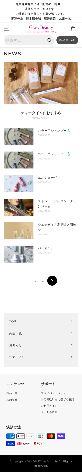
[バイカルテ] (18, 254)
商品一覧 (11, 393)
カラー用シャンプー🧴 (54, 131)
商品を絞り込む (67, 40)
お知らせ (11, 399)
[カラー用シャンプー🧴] (18, 136)
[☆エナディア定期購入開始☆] (18, 230)
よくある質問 (49, 412)
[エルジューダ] (18, 183)
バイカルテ (46, 248)
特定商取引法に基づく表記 (57, 399)
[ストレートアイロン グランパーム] (18, 207)
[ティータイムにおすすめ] (41, 83)
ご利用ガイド (49, 405)
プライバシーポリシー (55, 393)
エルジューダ (47, 178)
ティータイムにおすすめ (41, 113)
